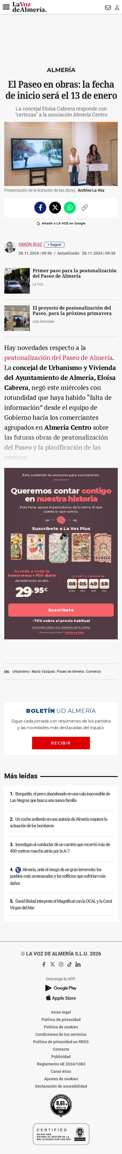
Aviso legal (61, 1012)
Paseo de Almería (70, 672)
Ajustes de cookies (61, 1079)
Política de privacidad (61, 1019)
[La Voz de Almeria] (29, 7)
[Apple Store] (61, 997)
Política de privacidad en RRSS (61, 1042)
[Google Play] (61, 988)
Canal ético (61, 1071)
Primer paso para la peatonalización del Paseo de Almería (75, 273)
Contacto (61, 1049)
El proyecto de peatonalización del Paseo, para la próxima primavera (72, 310)
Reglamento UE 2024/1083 (61, 1064)
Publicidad (61, 1056)
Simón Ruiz (30, 244)
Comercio (93, 672)
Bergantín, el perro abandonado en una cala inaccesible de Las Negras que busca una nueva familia (60, 797)
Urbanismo (21, 672)
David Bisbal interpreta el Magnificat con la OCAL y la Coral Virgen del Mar (61, 905)
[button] (6, 7)
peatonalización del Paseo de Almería (58, 357)
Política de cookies (61, 1027)
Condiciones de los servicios (61, 1034)
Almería (61, 69)
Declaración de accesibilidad (61, 1086)
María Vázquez (43, 672)
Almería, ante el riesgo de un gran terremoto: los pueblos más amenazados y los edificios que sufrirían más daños (58, 876)
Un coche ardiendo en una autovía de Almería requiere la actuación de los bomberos (58, 823)
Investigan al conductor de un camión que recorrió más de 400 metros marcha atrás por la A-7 (60, 848)
